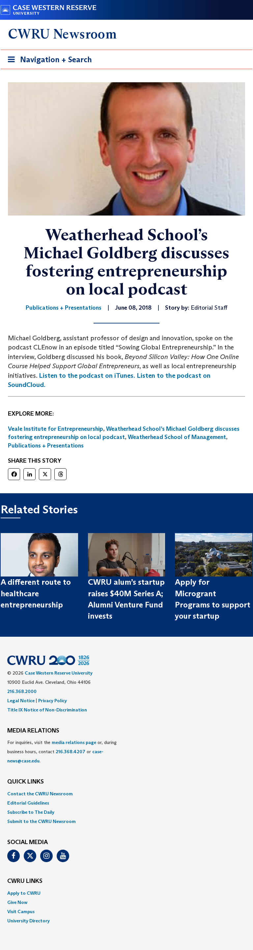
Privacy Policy (52, 701)
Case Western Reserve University (59, 673)
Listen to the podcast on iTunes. (87, 375)
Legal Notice (21, 701)
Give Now (17, 902)
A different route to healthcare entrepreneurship (36, 593)
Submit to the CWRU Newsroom (41, 821)
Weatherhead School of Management (177, 437)
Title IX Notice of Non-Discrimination (47, 710)
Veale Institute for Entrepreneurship (55, 428)
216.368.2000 (22, 691)
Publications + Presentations (46, 445)
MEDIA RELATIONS (33, 731)
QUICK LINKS (25, 782)
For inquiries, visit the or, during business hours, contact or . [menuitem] (62, 751)
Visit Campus (21, 911)
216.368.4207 (70, 752)
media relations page (74, 742)
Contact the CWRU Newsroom (40, 794)
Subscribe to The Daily (30, 812)
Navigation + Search (48, 61)
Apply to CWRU (24, 893)
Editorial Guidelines (28, 803)
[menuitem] (126, 793)
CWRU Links (24, 881)
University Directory (28, 921)
